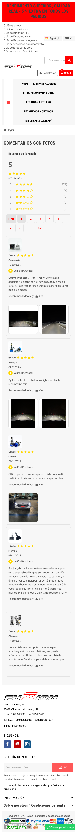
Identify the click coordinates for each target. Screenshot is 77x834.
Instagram (27, 744)
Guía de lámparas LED (16, 32)
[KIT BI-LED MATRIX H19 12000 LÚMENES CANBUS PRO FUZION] (15, 441)
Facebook (7, 744)
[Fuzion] (18, 65)
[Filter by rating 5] (37, 184)
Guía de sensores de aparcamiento (24, 43)
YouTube (17, 744)
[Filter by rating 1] (39, 209)
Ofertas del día (12, 51)
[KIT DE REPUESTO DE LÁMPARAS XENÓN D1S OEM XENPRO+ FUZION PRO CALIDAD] (15, 245)
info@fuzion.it (36, 725)
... (29, 227)
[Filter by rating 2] (39, 202)
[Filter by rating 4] (39, 190)
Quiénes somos (12, 25)
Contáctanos (30, 51)
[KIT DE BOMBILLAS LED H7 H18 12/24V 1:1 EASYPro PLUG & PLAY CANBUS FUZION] (15, 621)
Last (39, 227)
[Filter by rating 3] (39, 196)
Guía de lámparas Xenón (18, 36)
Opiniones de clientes (16, 29)
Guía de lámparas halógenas (20, 40)
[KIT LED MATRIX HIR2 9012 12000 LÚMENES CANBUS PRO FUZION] (15, 347)
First (11, 218)
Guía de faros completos (18, 47)
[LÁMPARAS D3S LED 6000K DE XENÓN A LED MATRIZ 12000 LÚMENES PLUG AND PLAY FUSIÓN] (15, 536)
